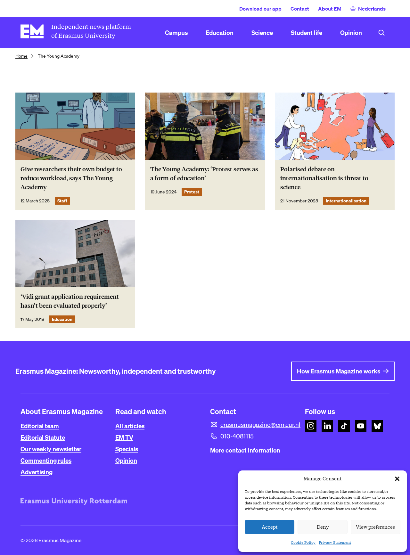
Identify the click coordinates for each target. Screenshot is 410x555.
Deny (323, 527)
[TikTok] (344, 426)
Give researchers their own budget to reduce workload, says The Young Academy (71, 178)
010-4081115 (237, 436)
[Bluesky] (377, 426)
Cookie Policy (303, 542)
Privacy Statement (335, 542)
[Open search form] (381, 33)
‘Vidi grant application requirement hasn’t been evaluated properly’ (69, 301)
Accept (270, 527)
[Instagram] (310, 426)
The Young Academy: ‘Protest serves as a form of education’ (204, 174)
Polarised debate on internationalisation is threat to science (324, 178)
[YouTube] (360, 426)
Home (21, 56)
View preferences (375, 527)
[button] (397, 479)
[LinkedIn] (327, 426)
